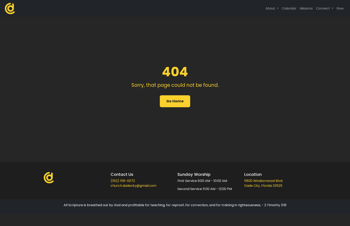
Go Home (175, 101)
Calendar (289, 8)
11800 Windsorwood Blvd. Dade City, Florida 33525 (263, 183)
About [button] (271, 8)
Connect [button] (323, 8)
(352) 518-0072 (123, 180)
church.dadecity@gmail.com (133, 185)
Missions (306, 8)
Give (340, 8)
